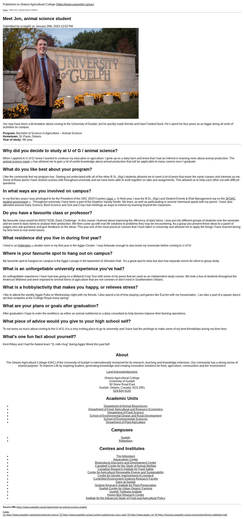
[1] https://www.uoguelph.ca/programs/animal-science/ (31, 514)
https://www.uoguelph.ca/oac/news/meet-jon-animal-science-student (52, 507)
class (109, 198)
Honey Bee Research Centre (125, 494)
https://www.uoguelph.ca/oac (75, 4)
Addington (24, 245)
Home (5, 10)
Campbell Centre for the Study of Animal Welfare (125, 465)
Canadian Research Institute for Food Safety (126, 469)
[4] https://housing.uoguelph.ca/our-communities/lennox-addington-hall (191, 514)
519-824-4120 (122, 390)
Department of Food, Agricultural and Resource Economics (125, 409)
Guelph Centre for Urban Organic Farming (125, 488)
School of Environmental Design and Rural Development (125, 415)
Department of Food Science (126, 412)
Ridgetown (126, 440)
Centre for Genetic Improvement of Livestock (126, 475)
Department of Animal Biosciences (125, 406)
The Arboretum (125, 456)
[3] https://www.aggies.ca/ (140, 514)
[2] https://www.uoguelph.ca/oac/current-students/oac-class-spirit (92, 514)
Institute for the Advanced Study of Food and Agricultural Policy (125, 498)
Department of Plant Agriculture (125, 422)
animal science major (16, 161)
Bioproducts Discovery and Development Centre (125, 462)
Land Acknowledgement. (122, 371)
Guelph (125, 437)
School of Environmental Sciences (125, 418)
